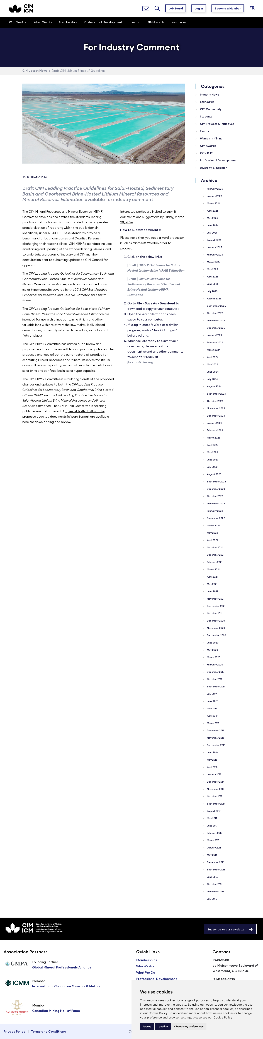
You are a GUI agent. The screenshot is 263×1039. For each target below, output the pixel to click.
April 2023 (212, 445)
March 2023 (213, 437)
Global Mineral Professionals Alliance (61, 967)
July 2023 (212, 466)
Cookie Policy (222, 1017)
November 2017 (215, 789)
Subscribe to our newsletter (227, 929)
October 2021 (214, 613)
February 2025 (214, 254)
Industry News (209, 94)
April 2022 (212, 540)
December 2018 (215, 730)
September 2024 (216, 393)
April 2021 (212, 576)
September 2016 (215, 869)
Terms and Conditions (48, 1031)
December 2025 (215, 327)
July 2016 (211, 898)
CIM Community (210, 109)
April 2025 (212, 276)
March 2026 (213, 203)
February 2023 (214, 430)
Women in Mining (211, 138)
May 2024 (212, 364)
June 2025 (212, 283)
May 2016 (211, 854)
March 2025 (213, 262)
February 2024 (214, 342)
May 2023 (212, 452)
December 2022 (215, 518)
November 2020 (215, 628)
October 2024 (214, 401)
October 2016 (214, 884)
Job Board (176, 8)
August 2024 (213, 386)
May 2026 (212, 218)
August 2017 (213, 811)
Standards (206, 102)
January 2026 (214, 196)
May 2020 (212, 650)
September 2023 (216, 481)
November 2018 (215, 737)
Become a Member (228, 8)
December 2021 (215, 554)
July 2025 (212, 291)
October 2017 (214, 796)
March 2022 (213, 525)
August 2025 (213, 298)
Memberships (146, 960)
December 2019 (215, 671)
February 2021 (214, 562)
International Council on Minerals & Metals (66, 986)
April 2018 (212, 767)
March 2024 (213, 349)
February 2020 (214, 664)
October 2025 (214, 313)
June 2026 (212, 225)
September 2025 (216, 305)
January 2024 (214, 335)
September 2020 (216, 635)
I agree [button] (147, 1026)
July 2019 (211, 693)
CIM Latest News (34, 71)
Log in (199, 8)
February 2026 (214, 188)
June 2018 (212, 752)
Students (205, 116)
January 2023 (214, 423)
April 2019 (212, 715)
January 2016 (213, 847)
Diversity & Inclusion (213, 167)
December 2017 (215, 781)
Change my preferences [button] (189, 1026)
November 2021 (215, 598)
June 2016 (212, 876)
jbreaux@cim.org (140, 362)
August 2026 (213, 240)
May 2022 (212, 532)
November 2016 (215, 891)
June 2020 (212, 642)
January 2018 (213, 774)
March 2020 (213, 657)
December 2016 (215, 862)
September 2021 (215, 606)
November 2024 (215, 408)
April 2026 (212, 210)
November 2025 (215, 320)
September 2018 (215, 745)
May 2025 (212, 269)
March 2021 (213, 569)
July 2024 (212, 379)
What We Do (145, 972)
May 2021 (211, 584)
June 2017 (212, 825)
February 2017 (214, 833)
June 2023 (212, 459)
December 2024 (215, 415)
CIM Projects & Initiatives (216, 124)
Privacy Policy (14, 1031)
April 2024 (212, 357)
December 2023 (215, 488)
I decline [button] (163, 1026)
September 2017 (215, 803)
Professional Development (217, 160)
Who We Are (145, 966)
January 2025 (214, 247)
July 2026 (212, 232)
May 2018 (211, 759)
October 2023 (214, 496)
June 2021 (212, 591)
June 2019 (212, 701)
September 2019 (215, 686)
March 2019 (213, 723)
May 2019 (211, 708)
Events (204, 131)
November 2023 (215, 503)
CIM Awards (207, 145)
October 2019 (214, 679)
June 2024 (212, 371)
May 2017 (211, 818)
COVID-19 (206, 153)
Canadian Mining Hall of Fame (56, 1011)
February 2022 (214, 510)
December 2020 (215, 620)
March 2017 (213, 840)
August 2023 (213, 474)
